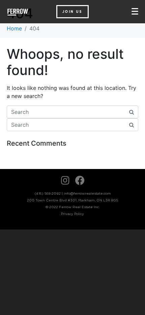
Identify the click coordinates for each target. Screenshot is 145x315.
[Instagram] (65, 180)
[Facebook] (80, 180)
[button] (72, 11)
